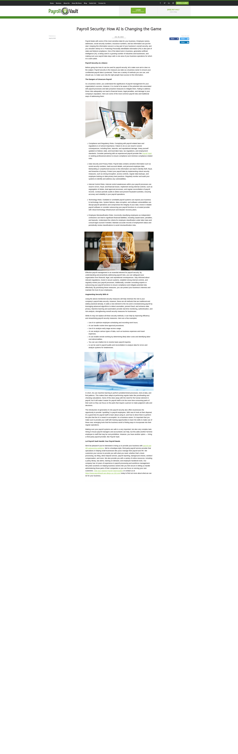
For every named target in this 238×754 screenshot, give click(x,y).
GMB (173, 3)
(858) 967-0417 (173, 10)
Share (172, 39)
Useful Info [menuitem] (92, 3)
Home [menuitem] (52, 3)
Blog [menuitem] (85, 3)
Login (138, 10)
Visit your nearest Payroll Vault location (108, 471)
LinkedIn (168, 3)
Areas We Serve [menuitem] (77, 3)
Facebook (160, 3)
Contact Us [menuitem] (102, 3)
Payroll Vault (147, 153)
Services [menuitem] (58, 3)
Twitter (164, 3)
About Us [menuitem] (67, 3)
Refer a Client (182, 3)
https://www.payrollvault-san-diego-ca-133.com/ (102, 473)
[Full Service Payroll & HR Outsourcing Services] (64, 11)
